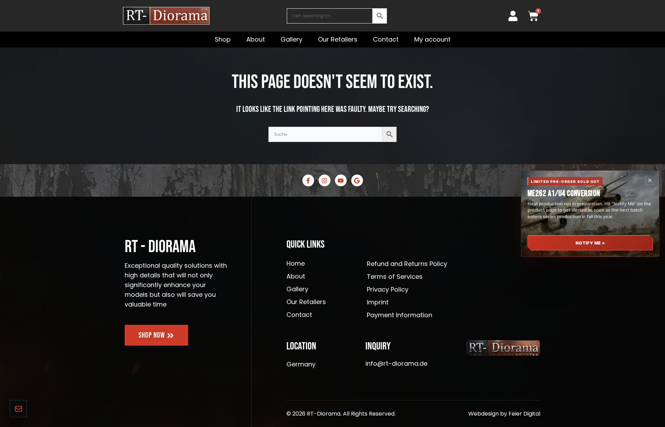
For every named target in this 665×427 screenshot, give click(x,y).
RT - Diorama (160, 247)
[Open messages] (18, 408)
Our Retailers (337, 39)
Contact (386, 39)
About (255, 39)
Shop (223, 39)
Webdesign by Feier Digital (504, 414)
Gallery (291, 39)
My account (432, 39)
